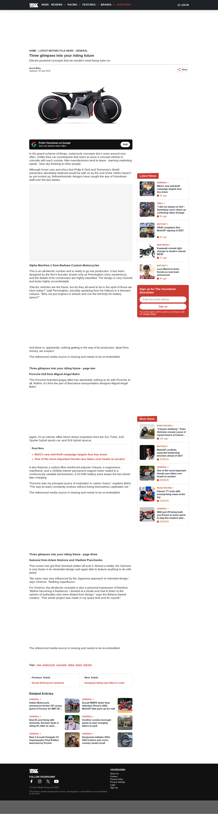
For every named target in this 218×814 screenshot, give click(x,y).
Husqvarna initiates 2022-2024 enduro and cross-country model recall (96, 740)
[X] (49, 782)
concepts (61, 665)
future (79, 665)
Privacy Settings (117, 782)
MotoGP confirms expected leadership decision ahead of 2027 (170, 453)
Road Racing (164, 425)
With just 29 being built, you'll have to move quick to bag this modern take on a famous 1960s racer (171, 515)
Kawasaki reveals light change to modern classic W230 (171, 251)
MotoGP (161, 224)
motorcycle (48, 665)
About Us (114, 774)
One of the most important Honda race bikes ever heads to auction (80, 459)
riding (71, 665)
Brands (106, 4)
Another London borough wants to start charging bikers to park (96, 723)
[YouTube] (57, 782)
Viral (160, 203)
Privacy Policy (149, 314)
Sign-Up (114, 788)
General (82, 50)
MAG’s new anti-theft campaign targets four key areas (71, 454)
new (39, 665)
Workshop (124, 4)
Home (32, 50)
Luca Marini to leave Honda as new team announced (168, 272)
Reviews (56, 4)
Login (112, 785)
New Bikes (162, 245)
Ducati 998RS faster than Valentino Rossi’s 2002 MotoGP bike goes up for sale (98, 706)
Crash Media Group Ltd (42, 787)
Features (89, 4)
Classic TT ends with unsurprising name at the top (171, 494)
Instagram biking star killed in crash (104, 683)
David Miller (35, 68)
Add (125, 144)
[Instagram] (40, 782)
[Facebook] (32, 782)
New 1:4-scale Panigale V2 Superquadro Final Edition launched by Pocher (44, 740)
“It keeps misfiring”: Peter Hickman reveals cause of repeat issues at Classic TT (171, 432)
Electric (87, 665)
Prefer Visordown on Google (55, 143)
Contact (113, 776)
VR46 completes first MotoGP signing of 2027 (170, 229)
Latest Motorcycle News (56, 50)
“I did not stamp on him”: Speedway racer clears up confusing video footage (171, 210)
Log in (185, 5)
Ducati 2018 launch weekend (48, 683)
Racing (72, 4)
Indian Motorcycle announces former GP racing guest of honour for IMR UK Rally (45, 706)
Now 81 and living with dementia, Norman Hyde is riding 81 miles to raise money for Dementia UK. (44, 723)
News (45, 4)
